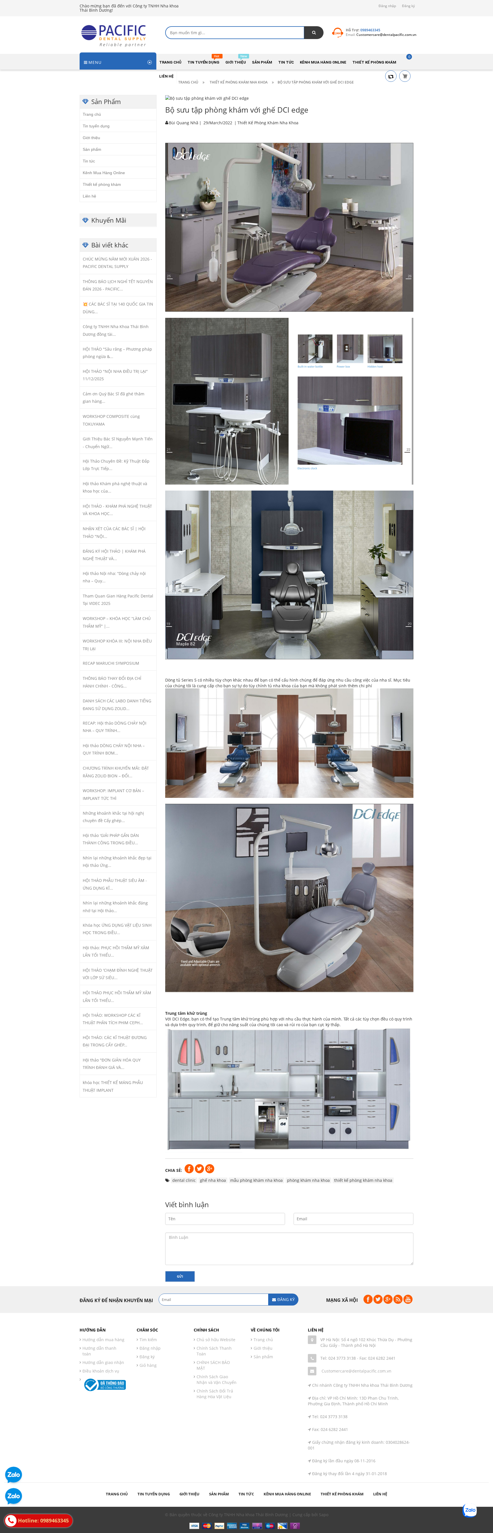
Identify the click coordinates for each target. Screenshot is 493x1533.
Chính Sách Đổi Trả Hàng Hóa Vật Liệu (215, 1393)
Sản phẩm (92, 149)
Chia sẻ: (173, 1170)
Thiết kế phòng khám (102, 184)
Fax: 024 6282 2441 (377, 1358)
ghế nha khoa (213, 1180)
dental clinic (184, 1180)
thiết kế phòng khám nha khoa (363, 1180)
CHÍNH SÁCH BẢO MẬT (213, 1365)
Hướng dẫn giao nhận (103, 1362)
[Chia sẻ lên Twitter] (200, 1168)
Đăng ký (408, 5)
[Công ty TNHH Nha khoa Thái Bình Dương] (115, 35)
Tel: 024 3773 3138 (338, 1358)
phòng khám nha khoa (308, 1180)
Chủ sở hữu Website (216, 1339)
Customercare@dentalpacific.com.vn (356, 1371)
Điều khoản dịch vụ (100, 1371)
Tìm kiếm (148, 1339)
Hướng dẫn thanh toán (99, 1351)
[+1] (209, 1168)
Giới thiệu (91, 137)
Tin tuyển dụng (96, 125)
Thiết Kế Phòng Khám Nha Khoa (267, 122)
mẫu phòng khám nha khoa (256, 1180)
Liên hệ (89, 196)
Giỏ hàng (148, 1365)
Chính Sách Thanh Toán (214, 1351)
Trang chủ (92, 114)
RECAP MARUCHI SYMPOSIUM (111, 663)
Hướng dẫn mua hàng (103, 1339)
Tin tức (89, 160)
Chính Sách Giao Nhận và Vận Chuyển (217, 1379)
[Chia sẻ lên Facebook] (190, 1168)
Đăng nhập (387, 5)
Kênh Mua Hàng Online (104, 172)
